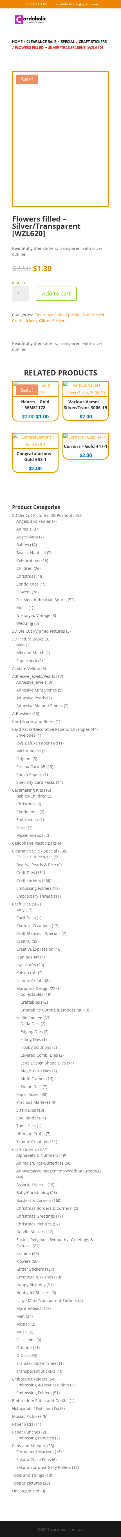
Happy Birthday (31, 1284)
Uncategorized (25, 1491)
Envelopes (25, 735)
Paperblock (26, 660)
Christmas (25, 576)
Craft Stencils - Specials (38, 933)
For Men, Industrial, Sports (41, 599)
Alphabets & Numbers (37, 1155)
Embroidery (27, 819)
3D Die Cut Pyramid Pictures (38, 631)
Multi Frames (33, 1078)
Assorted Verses (31, 1184)
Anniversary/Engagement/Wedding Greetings (59, 1171)
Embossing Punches (35, 1438)
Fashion (23, 1253)
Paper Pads (22, 1424)
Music (22, 607)
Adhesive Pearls (31, 697)
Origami (24, 758)
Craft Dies (25, 872)
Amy (20, 909)
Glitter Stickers (53, 320)
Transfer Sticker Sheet (37, 1363)
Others (22, 1355)
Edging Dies (32, 1031)
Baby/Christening (32, 1192)
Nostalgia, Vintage (33, 615)
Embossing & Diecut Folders (42, 1385)
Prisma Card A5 (30, 766)
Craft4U (23, 941)
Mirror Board (28, 750)
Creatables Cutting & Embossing (51, 1010)
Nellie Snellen (29, 1017)
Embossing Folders (34, 888)
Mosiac (23, 1324)
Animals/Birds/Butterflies (40, 1163)
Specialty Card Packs (35, 782)
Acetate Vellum (26, 668)
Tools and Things (28, 1475)
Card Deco (26, 917)
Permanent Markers (35, 1451)
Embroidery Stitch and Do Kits (40, 1400)
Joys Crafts (26, 964)
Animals (24, 529)
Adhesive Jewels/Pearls (33, 676)
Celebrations (28, 560)
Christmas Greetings (35, 1216)
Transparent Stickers (35, 1371)
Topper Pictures (27, 1483)
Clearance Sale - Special (50, 42)
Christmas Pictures (34, 1224)
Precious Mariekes (33, 1102)
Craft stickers (93, 42)
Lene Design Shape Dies (43, 1063)
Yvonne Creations (32, 1141)
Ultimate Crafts (30, 1133)
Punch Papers (29, 774)
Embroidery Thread (34, 896)
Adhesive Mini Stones (36, 690)
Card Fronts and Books (33, 721)
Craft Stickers (94, 314)
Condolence (27, 584)
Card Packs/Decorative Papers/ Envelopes (51, 729)
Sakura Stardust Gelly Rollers (43, 1467)
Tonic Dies (26, 1125)
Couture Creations (33, 925)
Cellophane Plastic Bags (34, 843)
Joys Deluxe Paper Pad (37, 743)
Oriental (24, 1347)
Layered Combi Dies (39, 1055)
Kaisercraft (26, 972)
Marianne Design (32, 988)
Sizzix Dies (26, 1110)
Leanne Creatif (30, 980)
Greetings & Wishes (34, 1277)
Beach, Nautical (31, 552)
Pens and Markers (29, 1445)
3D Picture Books (28, 639)
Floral (21, 827)
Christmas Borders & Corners (43, 1208)
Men (20, 644)
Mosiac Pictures (27, 1416)
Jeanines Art (27, 957)
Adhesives (21, 713)
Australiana (27, 537)
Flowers (23, 591)
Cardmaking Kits (27, 790)
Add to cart (56, 293)
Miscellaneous (29, 835)
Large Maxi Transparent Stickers (46, 1300)
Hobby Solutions (36, 1047)
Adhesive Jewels (31, 682)
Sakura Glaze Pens (33, 1459)
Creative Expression (34, 949)
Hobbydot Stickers (33, 1292)
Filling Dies (31, 1039)
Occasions (25, 1339)
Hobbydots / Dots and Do (35, 1408)
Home (17, 42)
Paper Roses (27, 1094)
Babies (22, 544)
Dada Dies (30, 1023)
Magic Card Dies (36, 1070)
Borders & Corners (33, 1200)
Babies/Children (31, 796)
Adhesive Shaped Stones (39, 705)
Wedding (24, 623)
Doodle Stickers (30, 1231)
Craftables (30, 1002)
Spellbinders (28, 1118)
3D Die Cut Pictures (34, 856)
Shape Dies (31, 1086)
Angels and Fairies (33, 521)
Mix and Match (30, 652)
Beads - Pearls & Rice (36, 864)
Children (24, 568)
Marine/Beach (29, 1308)
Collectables (32, 994)
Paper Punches (26, 1432)
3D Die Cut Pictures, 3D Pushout (42, 515)
